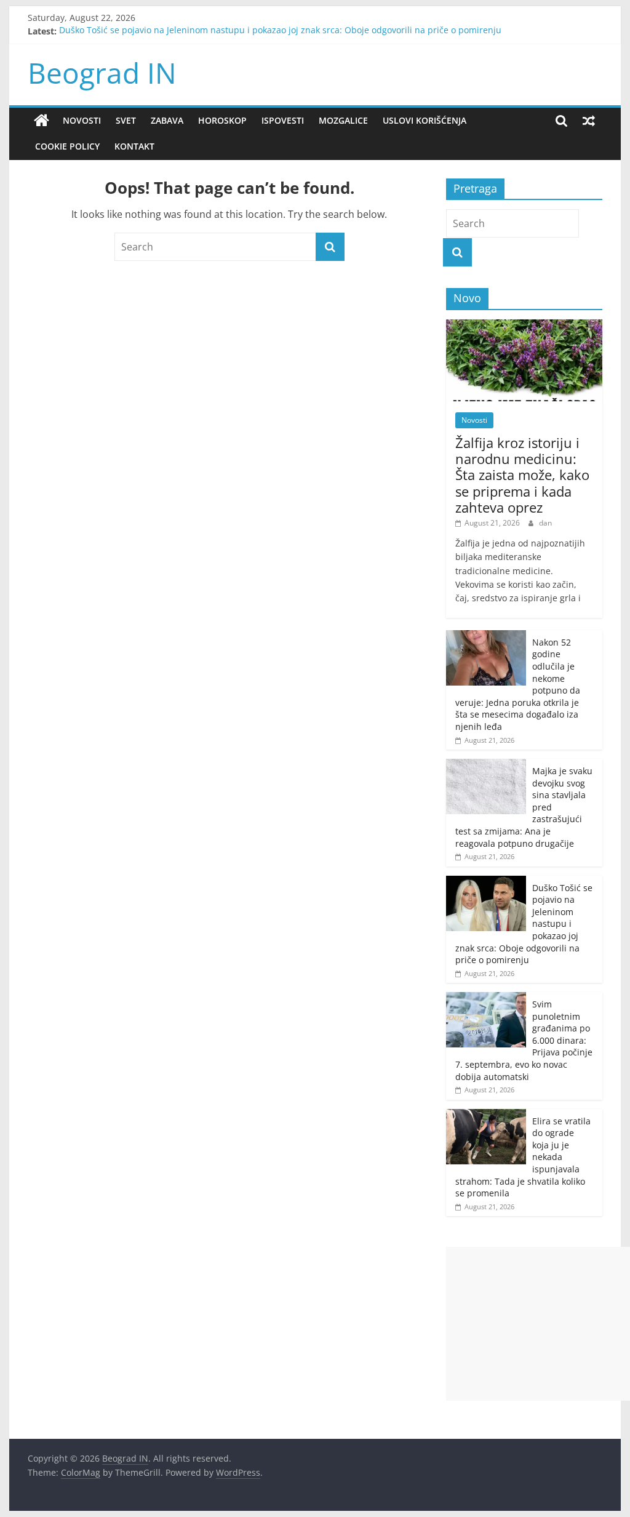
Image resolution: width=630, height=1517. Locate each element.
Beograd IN (102, 73)
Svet (126, 120)
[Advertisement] (538, 1324)
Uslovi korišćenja (424, 120)
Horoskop (222, 120)
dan (545, 523)
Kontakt (134, 146)
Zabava (167, 120)
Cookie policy (67, 146)
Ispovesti (282, 120)
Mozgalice (343, 120)
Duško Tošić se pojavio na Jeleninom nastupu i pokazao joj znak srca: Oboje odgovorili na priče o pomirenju (280, 31)
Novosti (82, 120)
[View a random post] (588, 121)
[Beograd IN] (41, 121)
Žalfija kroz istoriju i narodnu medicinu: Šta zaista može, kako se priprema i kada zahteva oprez (522, 475)
